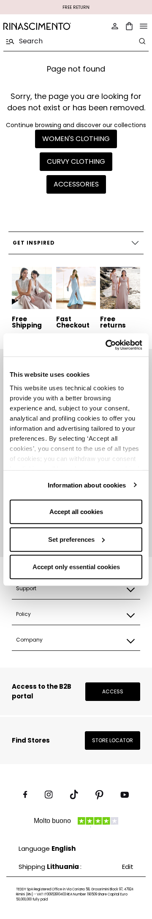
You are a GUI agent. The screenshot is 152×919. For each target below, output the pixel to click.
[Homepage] (37, 26)
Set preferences (71, 539)
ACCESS (112, 691)
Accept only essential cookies (76, 566)
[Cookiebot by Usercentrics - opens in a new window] (107, 344)
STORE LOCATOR (112, 740)
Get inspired (34, 242)
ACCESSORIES (76, 184)
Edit (127, 866)
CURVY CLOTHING (76, 161)
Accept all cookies (76, 511)
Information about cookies (87, 484)
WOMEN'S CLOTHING (76, 139)
